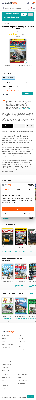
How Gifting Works (22, 349)
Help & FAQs (21, 338)
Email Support (21, 341)
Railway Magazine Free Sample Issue (20, 247)
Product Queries (6, 377)
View (3, 251)
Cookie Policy (5, 367)
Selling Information (6, 388)
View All (32, 181)
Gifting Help (21, 352)
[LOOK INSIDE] (18, 62)
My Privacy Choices (6, 370)
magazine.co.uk (22, 383)
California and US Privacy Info (9, 361)
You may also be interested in (13, 293)
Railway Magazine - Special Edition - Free (7, 247)
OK (18, 209)
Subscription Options (25, 108)
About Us (20, 377)
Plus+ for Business (6, 356)
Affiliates (4, 380)
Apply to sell (5, 390)
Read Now (6, 218)
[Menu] (3, 3)
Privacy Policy (5, 358)
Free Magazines (6, 347)
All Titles (4, 338)
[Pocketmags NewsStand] (11, 3)
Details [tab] (18, 189)
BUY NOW (27, 93)
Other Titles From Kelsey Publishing (12, 259)
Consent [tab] (6, 189)
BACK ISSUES (6, 181)
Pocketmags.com (22, 380)
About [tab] (29, 189)
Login (3, 393)
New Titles (4, 341)
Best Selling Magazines (7, 344)
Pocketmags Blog (6, 350)
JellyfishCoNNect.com (23, 386)
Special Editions (8, 225)
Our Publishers (5, 353)
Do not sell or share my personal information (18, 214)
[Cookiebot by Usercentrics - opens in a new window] (26, 185)
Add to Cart (8, 251)
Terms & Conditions (6, 364)
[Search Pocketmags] (3, 8)
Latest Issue (6, 23)
